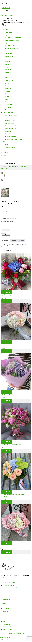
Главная (3, 166)
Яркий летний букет (7, 295)
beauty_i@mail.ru (8, 580)
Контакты (6, 613)
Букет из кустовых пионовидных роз (11, 444)
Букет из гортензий (6, 394)
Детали (14, 240)
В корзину (16, 229)
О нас (4, 603)
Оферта (5, 611)
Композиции (6, 624)
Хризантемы (14, 166)
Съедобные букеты (8, 626)
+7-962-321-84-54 (8, 17)
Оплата (5, 605)
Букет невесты (7, 629)
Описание (5, 240)
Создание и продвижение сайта (16, 633)
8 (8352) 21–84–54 (8, 585)
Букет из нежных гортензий (9, 344)
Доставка (6, 608)
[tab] (5, 240)
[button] (6, 292)
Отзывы (21, 240)
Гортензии (4, 546)
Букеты (8, 166)
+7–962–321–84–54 (9, 582)
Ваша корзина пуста (9, 163)
